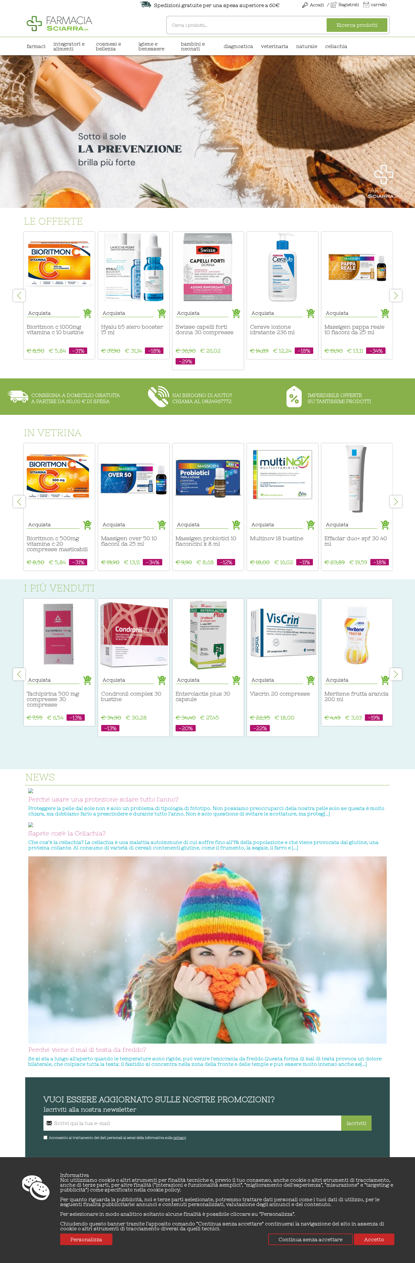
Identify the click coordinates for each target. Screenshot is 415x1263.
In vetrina (52, 432)
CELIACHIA (336, 46)
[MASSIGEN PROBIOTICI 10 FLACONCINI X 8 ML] (208, 478)
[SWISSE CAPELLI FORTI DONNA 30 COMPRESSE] (208, 267)
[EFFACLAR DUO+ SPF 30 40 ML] (357, 478)
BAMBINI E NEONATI (193, 46)
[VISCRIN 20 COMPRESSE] (282, 634)
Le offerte (53, 221)
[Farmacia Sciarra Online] (59, 22)
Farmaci (36, 46)
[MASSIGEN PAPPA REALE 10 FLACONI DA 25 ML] (357, 267)
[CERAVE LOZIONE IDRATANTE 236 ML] (282, 267)
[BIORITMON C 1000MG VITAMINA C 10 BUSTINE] (59, 267)
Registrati (348, 4)
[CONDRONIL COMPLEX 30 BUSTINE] (133, 634)
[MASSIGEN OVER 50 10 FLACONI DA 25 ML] (133, 478)
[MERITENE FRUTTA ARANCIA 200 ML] (357, 634)
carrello (379, 4)
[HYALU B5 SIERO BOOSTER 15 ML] (133, 267)
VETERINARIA (274, 46)
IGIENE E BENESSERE (151, 46)
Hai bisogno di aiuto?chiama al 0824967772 (202, 398)
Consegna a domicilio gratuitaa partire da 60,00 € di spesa (75, 398)
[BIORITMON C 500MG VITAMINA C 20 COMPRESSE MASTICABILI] (59, 478)
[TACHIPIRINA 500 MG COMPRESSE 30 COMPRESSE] (59, 634)
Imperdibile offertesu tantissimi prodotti (339, 398)
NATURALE (306, 46)
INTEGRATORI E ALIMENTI (68, 46)
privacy (179, 1137)
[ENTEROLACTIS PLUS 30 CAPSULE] (208, 634)
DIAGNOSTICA (238, 46)
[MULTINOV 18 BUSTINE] (282, 478)
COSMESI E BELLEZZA (108, 46)
